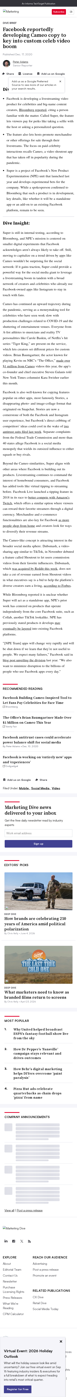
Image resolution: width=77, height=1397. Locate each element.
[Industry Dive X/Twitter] (21, 1241)
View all (9, 1210)
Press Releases (12, 1298)
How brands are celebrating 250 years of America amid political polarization (35, 924)
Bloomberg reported (32, 109)
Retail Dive (40, 1303)
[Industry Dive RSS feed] (29, 1241)
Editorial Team (12, 1269)
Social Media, (41, 788)
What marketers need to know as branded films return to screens (36, 994)
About (7, 1263)
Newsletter (10, 1281)
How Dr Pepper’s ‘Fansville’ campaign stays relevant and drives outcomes (37, 1053)
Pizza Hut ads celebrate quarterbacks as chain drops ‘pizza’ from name (37, 1093)
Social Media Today (45, 1309)
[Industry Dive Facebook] (14, 1241)
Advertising (40, 1263)
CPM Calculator (13, 1314)
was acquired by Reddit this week (34, 568)
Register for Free (17, 1389)
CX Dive (38, 1297)
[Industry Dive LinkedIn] (6, 1241)
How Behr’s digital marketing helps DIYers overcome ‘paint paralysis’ (37, 1073)
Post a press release (30, 1210)
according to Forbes (57, 585)
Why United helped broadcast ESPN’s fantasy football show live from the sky (40, 1033)
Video (56, 788)
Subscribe (58, 11)
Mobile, (24, 788)
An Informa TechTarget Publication (38, 3)
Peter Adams (20, 61)
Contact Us (10, 1275)
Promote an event (44, 1275)
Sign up (38, 843)
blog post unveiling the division (24, 660)
